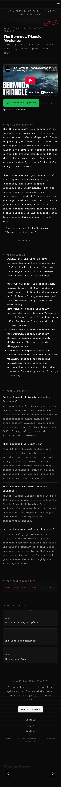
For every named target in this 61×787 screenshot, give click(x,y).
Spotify (30, 720)
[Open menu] (58, 4)
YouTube (20, 109)
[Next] (52, 773)
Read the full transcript (25, 587)
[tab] (24, 776)
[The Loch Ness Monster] (30, 637)
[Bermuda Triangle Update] (30, 618)
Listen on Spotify (23, 102)
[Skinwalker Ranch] (30, 655)
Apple (6, 109)
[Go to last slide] (8, 773)
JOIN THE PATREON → (30, 709)
